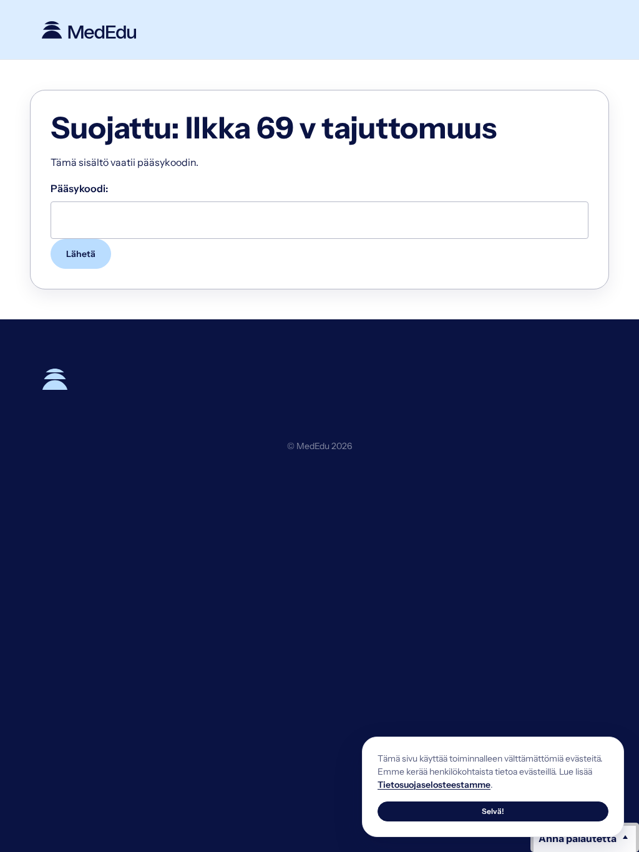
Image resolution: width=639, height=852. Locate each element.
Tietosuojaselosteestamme (434, 784)
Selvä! (493, 811)
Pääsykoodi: (79, 188)
